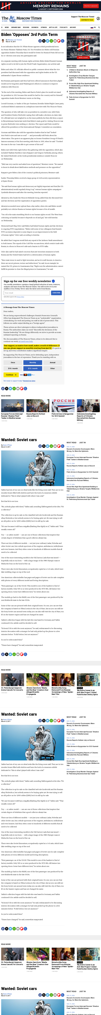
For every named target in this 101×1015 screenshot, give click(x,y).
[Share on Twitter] (44, 41)
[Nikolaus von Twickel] (3, 41)
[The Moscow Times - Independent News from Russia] (21, 19)
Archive (73, 27)
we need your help (26, 341)
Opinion (44, 27)
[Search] (99, 27)
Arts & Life (53, 27)
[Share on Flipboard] (59, 41)
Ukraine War (16, 27)
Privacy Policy (20, 297)
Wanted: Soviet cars (19, 439)
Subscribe (56, 293)
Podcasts (63, 27)
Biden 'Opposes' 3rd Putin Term (29, 34)
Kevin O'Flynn (7, 445)
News (7, 27)
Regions (26, 27)
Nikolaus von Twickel (15, 40)
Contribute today (87, 20)
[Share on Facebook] (40, 41)
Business (35, 27)
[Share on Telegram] (47, 41)
